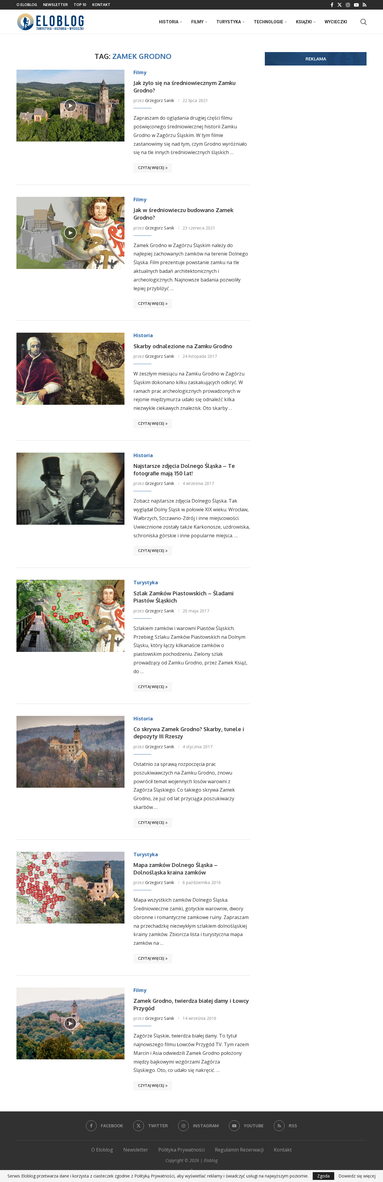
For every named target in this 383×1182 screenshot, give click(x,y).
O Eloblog (26, 4)
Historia (168, 21)
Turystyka (228, 21)
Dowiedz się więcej (357, 1176)
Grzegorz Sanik (159, 100)
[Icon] (70, 105)
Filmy (197, 21)
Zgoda (323, 1176)
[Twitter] (339, 5)
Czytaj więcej (151, 167)
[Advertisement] (316, 116)
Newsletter (55, 4)
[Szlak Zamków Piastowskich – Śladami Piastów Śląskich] (70, 616)
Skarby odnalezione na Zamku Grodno (182, 346)
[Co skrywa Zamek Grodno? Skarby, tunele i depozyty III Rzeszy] (70, 752)
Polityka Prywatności (181, 1149)
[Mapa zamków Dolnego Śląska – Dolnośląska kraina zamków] (70, 888)
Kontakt (101, 4)
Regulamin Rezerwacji (239, 1149)
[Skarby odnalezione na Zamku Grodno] (70, 368)
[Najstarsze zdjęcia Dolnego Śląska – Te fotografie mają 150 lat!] (70, 488)
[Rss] (365, 5)
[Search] (364, 22)
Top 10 (80, 4)
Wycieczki (336, 21)
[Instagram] (348, 5)
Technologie (268, 21)
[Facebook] (332, 5)
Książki (304, 21)
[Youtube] (356, 5)
